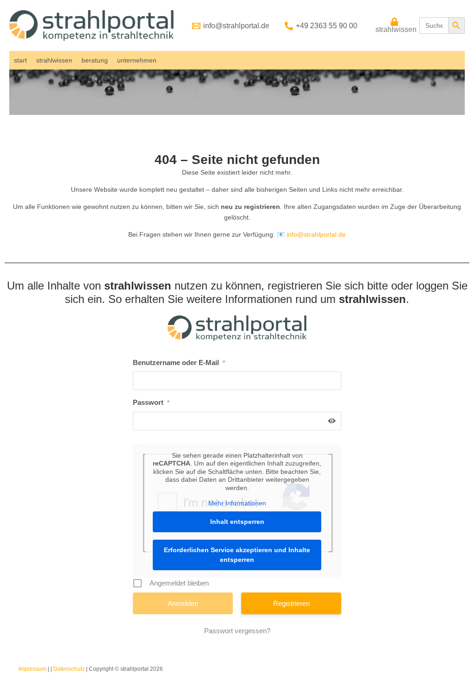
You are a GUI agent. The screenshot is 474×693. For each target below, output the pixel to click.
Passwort (151, 402)
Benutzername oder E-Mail (179, 362)
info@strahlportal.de (316, 234)
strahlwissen (54, 60)
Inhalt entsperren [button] (237, 521)
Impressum (32, 669)
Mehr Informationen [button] (237, 503)
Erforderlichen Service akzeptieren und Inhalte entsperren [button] (237, 554)
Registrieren (291, 603)
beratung (94, 60)
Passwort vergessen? (237, 631)
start (20, 60)
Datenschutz (69, 669)
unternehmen (136, 60)
